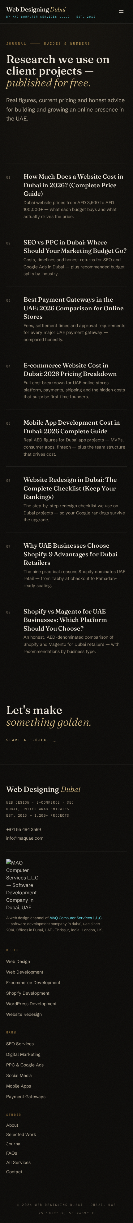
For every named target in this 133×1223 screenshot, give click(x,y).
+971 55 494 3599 (23, 829)
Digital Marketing (23, 1054)
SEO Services (20, 1044)
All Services (18, 1162)
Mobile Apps (18, 1086)
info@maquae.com (24, 838)
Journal (14, 1144)
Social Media (19, 1075)
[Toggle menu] (121, 11)
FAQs (11, 1153)
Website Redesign (24, 1014)
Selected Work (21, 1134)
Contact (14, 1172)
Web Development (24, 972)
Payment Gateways (25, 1096)
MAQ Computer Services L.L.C (75, 917)
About (12, 1125)
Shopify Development (27, 993)
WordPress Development (31, 1003)
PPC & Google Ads (25, 1065)
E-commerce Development (33, 982)
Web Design (18, 961)
